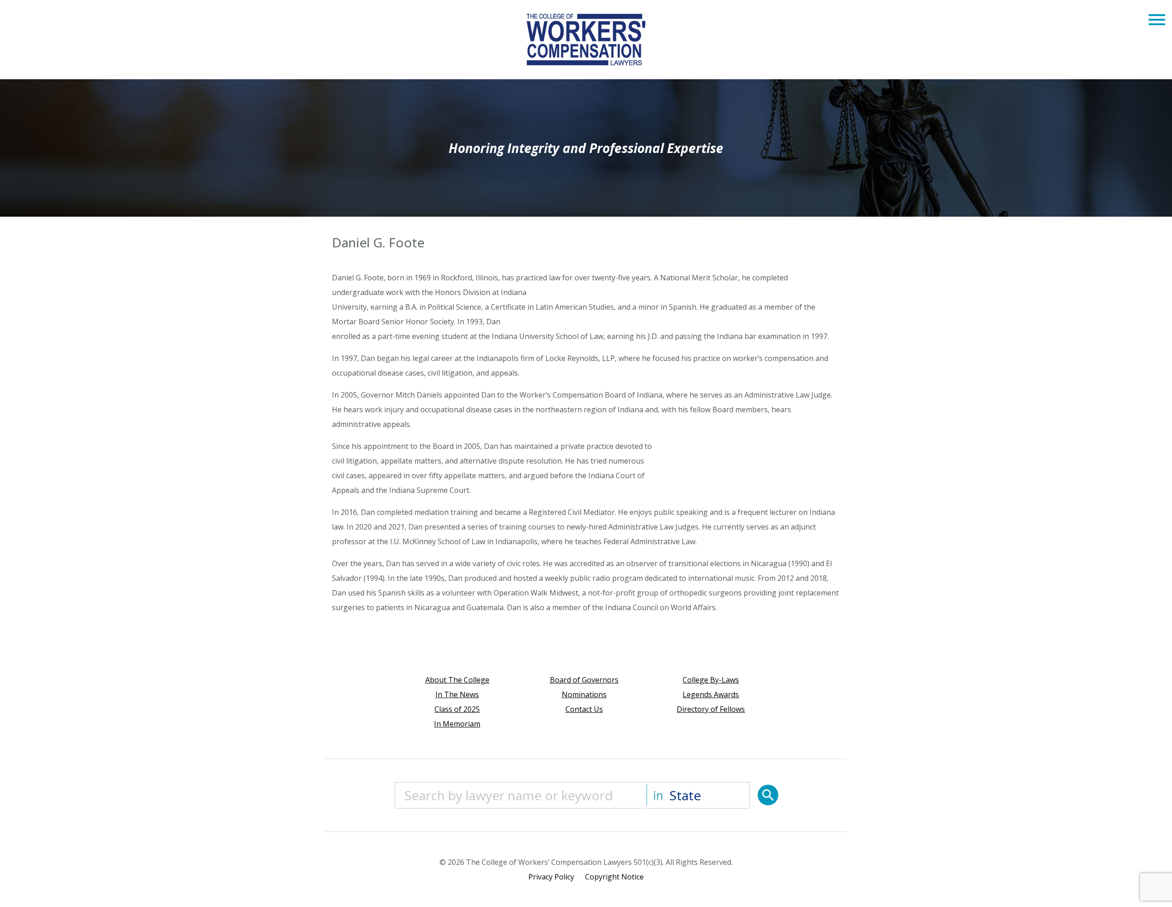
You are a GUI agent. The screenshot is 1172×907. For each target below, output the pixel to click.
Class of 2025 (457, 709)
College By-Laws (711, 680)
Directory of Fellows (711, 709)
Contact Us (584, 709)
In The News (457, 694)
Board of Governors (584, 680)
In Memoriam (457, 724)
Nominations (584, 694)
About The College (457, 680)
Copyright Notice (614, 877)
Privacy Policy (551, 877)
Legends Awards (711, 694)
